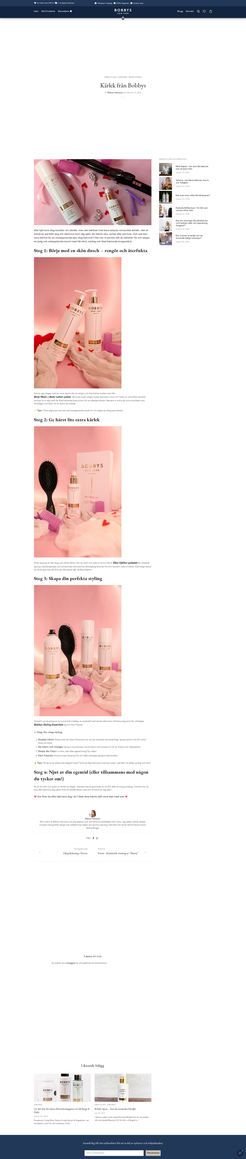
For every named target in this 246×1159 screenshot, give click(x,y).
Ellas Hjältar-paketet (125, 563)
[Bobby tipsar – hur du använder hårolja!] (123, 1088)
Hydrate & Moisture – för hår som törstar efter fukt (192, 209)
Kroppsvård (135, 77)
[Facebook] (93, 838)
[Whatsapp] (97, 838)
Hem (36, 11)
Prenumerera (153, 1153)
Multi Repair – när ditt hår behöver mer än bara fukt (192, 167)
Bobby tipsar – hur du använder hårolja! (115, 1109)
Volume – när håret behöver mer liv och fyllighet (192, 181)
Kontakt (190, 11)
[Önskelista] (204, 11)
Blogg (180, 11)
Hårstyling (110, 77)
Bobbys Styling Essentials (48, 725)
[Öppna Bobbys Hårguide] (240, 1153)
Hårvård (122, 77)
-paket (52, 397)
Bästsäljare (64, 11)
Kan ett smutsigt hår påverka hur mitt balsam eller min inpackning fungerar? (192, 223)
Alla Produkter (48, 11)
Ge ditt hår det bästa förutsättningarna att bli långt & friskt (62, 1110)
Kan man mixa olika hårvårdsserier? (193, 195)
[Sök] (198, 11)
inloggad (70, 963)
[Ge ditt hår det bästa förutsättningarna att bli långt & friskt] (62, 1088)
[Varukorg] (210, 11)
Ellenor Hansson (115, 93)
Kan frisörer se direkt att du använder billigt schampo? (189, 237)
